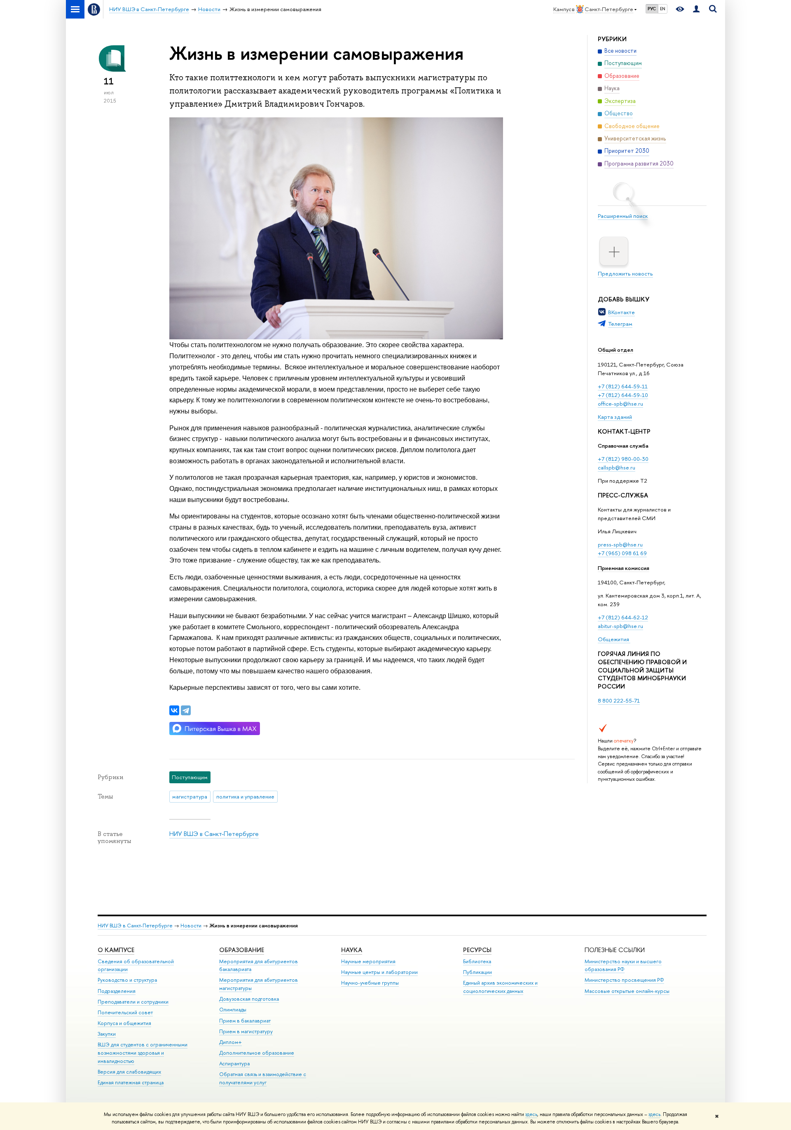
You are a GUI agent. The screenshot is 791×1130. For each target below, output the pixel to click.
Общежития (614, 639)
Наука (351, 950)
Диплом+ (230, 1042)
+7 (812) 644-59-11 (623, 386)
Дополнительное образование (256, 1052)
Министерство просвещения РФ (624, 979)
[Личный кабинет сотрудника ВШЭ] (696, 9)
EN (662, 9)
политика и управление (245, 796)
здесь (531, 1114)
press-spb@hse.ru (620, 544)
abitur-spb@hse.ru (620, 626)
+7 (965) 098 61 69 (622, 553)
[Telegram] (186, 710)
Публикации (477, 972)
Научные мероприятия (368, 961)
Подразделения (117, 991)
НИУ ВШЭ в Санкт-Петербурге (214, 833)
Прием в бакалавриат (245, 1020)
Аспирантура (234, 1063)
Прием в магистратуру (246, 1031)
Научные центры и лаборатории (379, 972)
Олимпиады (232, 1009)
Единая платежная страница (131, 1082)
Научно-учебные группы (370, 982)
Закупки (107, 1033)
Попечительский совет (125, 1012)
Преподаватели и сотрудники (133, 1001)
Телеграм (620, 323)
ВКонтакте (621, 312)
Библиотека (477, 961)
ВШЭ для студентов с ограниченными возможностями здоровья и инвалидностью (142, 1053)
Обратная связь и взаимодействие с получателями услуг (262, 1078)
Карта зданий (615, 416)
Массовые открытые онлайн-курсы (627, 991)
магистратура (189, 796)
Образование (241, 950)
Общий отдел (615, 349)
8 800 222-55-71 (619, 700)
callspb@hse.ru (616, 467)
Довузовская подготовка (249, 998)
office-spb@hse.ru (620, 403)
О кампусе (116, 950)
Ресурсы (477, 950)
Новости (190, 925)
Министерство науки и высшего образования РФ (623, 965)
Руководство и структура (127, 979)
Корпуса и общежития (124, 1023)
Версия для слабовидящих (129, 1071)
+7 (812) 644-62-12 (623, 617)
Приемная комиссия (623, 568)
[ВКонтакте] (174, 710)
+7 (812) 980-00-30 (623, 458)
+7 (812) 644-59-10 (623, 395)
